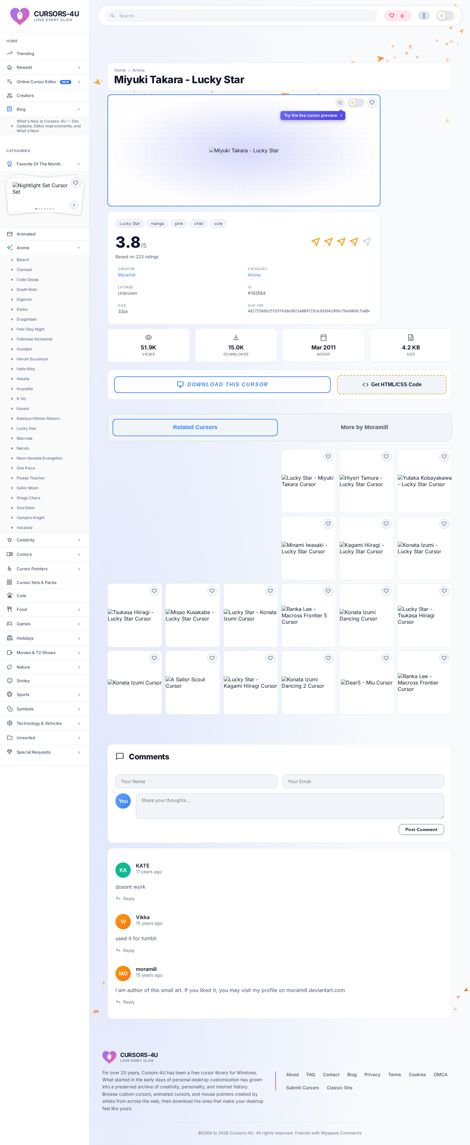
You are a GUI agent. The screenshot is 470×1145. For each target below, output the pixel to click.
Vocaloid (24, 527)
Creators (25, 95)
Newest (24, 67)
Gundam (24, 349)
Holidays (25, 638)
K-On (21, 398)
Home (120, 70)
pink (179, 223)
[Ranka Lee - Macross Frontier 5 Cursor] (308, 615)
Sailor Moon (27, 487)
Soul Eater (26, 507)
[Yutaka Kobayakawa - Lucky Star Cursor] (424, 481)
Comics (24, 554)
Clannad (24, 269)
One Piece (26, 468)
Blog (21, 109)
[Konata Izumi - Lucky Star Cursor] (424, 548)
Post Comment (421, 829)
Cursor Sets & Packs (37, 582)
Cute (21, 595)
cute (218, 223)
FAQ (311, 1074)
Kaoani (23, 408)
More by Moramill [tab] (364, 427)
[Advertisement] (279, 44)
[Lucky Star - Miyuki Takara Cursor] (308, 481)
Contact (331, 1074)
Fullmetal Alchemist (34, 339)
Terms (394, 1074)
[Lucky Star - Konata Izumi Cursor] (250, 615)
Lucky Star (26, 428)
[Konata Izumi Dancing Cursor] (366, 615)
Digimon (24, 299)
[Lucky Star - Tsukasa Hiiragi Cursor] (424, 615)
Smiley (23, 680)
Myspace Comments (341, 1132)
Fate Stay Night (30, 329)
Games (24, 623)
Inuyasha (25, 388)
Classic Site (339, 1087)
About (292, 1074)
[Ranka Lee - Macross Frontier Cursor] (424, 683)
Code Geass (27, 279)
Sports (23, 694)
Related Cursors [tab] (195, 427)
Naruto (23, 448)
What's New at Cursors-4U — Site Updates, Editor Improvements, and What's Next (49, 126)
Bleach (23, 259)
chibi (198, 223)
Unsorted (26, 737)
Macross (24, 438)
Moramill (126, 274)
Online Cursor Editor (43, 81)
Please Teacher (31, 478)
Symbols (25, 708)
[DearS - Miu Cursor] (366, 683)
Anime (23, 247)
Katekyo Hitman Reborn (38, 418)
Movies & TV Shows (36, 652)
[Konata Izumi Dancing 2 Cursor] (308, 683)
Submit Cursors (302, 1087)
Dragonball (26, 319)
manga (157, 223)
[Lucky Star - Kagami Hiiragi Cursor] (250, 683)
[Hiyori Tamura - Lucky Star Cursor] (366, 481)
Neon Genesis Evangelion (39, 458)
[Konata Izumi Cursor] (134, 683)
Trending (25, 53)
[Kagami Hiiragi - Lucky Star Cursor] (366, 548)
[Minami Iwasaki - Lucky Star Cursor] (308, 548)
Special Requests (34, 752)
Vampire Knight (30, 517)
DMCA (441, 1074)
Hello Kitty (26, 368)
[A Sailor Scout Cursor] (192, 683)
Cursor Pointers (32, 568)
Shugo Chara (28, 497)
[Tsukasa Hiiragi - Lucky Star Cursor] (134, 615)
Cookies (417, 1074)
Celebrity (26, 539)
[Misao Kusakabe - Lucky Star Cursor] (192, 615)
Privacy (372, 1074)
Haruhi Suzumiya (32, 358)
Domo (22, 309)
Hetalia (23, 378)
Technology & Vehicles (39, 723)
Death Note (27, 289)
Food (22, 609)
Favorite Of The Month (39, 163)
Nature (23, 666)
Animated (26, 233)
